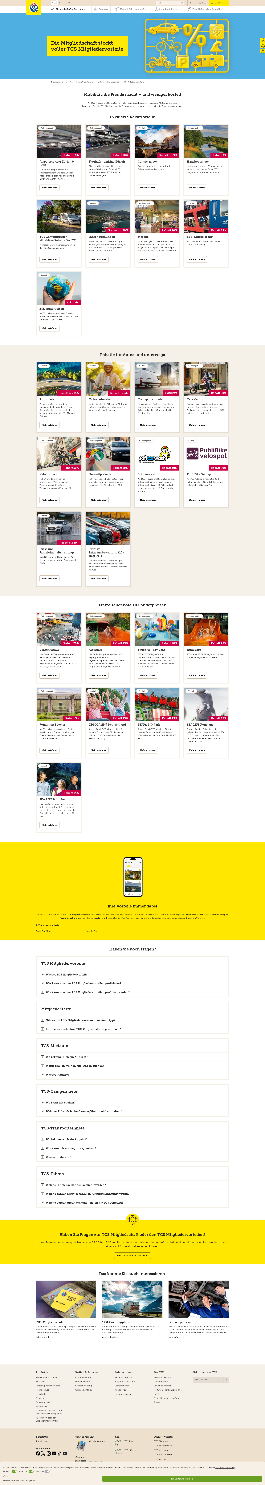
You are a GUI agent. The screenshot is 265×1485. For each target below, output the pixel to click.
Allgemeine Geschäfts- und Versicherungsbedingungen (49, 1412)
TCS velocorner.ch (163, 1445)
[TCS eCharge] (119, 1450)
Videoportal (120, 1390)
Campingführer (122, 1386)
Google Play (91, 931)
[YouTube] (65, 1453)
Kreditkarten (41, 1394)
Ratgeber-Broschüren (125, 1381)
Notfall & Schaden (220, 3)
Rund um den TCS (162, 1377)
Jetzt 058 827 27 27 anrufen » (132, 1255)
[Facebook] (38, 1453)
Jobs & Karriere (161, 1381)
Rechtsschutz (42, 1390)
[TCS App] (118, 1441)
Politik (156, 1394)
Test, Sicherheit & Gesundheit (207, 9)
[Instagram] (49, 1453)
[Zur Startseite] (33, 7)
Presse (157, 1402)
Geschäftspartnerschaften (166, 1398)
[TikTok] (59, 1453)
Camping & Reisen (168, 9)
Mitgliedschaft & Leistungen (71, 9)
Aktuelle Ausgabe (97, 1441)
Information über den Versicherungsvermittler (47, 1419)
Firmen (61, 3)
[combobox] (211, 1380)
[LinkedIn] (54, 1453)
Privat (54, 3)
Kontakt (204, 3)
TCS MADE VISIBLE (163, 1454)
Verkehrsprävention (124, 1377)
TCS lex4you (160, 1459)
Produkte (103, 9)
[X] (43, 1453)
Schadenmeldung (83, 1386)
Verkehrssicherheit (162, 1386)
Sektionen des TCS (205, 1372)
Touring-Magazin (123, 1394)
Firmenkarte (41, 1406)
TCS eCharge (130, 1450)
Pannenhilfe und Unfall (46, 1377)
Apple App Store (43, 931)
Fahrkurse (40, 1398)
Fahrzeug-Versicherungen (48, 1386)
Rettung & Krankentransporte (168, 1390)
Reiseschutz (41, 1381)
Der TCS (159, 1372)
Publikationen (124, 1372)
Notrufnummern (82, 1381)
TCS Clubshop (161, 1441)
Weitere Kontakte (83, 1390)
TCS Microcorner (162, 1450)
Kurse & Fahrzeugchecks (133, 9)
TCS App (128, 1441)
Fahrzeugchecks (43, 1402)
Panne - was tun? (83, 1377)
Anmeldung (41, 1441)
